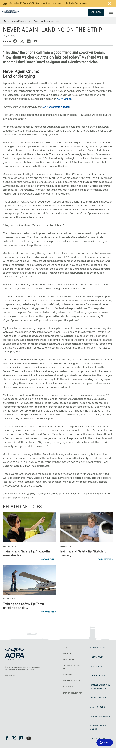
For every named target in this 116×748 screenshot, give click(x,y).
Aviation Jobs (97, 707)
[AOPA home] (10, 12)
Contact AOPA (98, 647)
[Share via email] (35, 41)
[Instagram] (22, 738)
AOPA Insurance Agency (55, 106)
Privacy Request (99, 738)
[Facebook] (8, 738)
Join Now (96, 12)
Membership (68, 660)
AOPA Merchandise (100, 716)
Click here (81, 3)
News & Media (17, 21)
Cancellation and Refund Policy (100, 686)
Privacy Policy (98, 697)
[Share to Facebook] (15, 41)
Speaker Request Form (73, 693)
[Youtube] (28, 738)
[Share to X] (22, 41)
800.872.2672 (10, 675)
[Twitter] (15, 738)
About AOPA (68, 647)
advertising (96, 666)
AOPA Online (64, 98)
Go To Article (47, 559)
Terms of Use (97, 675)
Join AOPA (67, 653)
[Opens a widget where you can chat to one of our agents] (104, 742)
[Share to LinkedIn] (29, 41)
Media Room (96, 657)
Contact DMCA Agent (98, 727)
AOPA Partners (69, 687)
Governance (68, 674)
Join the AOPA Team (71, 681)
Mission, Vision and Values (71, 667)
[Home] (6, 20)
